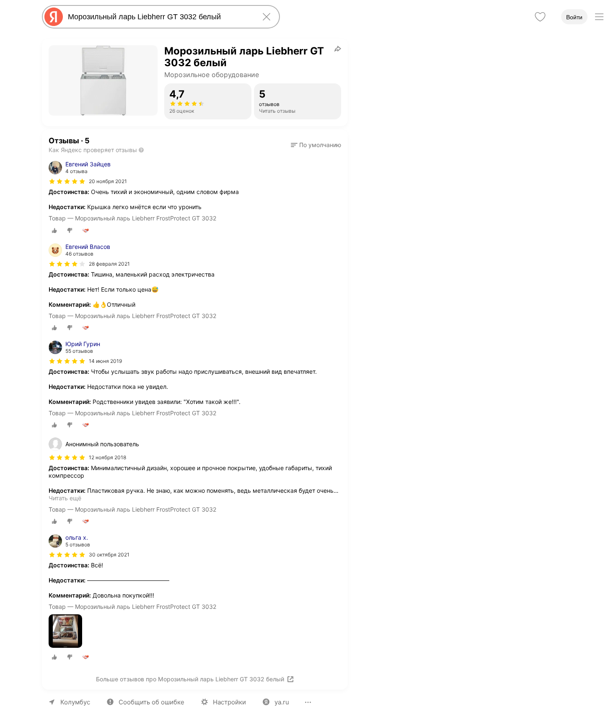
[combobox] (159, 17)
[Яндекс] (53, 17)
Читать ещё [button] (65, 498)
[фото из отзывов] (65, 631)
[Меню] (599, 16)
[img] (67, 181)
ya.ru (281, 702)
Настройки (229, 702)
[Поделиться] (337, 48)
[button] (316, 145)
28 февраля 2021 (109, 264)
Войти (574, 17)
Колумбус (75, 702)
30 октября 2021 (109, 554)
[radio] (54, 230)
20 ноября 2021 (108, 181)
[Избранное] (540, 17)
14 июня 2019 (105, 361)
